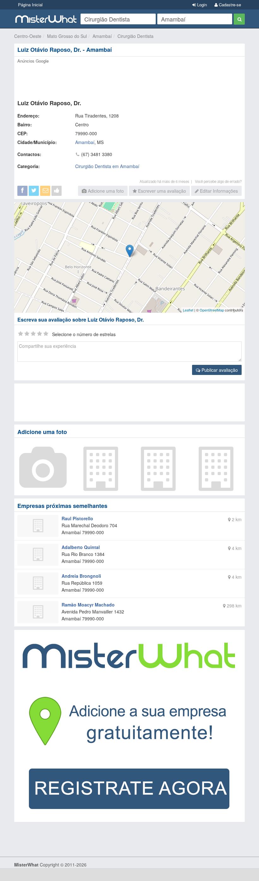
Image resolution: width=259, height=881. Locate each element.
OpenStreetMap (212, 309)
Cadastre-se (229, 5)
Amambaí (102, 36)
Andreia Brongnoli (81, 576)
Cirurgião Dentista (135, 36)
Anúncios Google (33, 61)
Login (201, 5)
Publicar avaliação (219, 370)
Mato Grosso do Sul (67, 36)
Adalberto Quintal (81, 547)
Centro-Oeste (27, 36)
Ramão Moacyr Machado (88, 604)
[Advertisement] (129, 79)
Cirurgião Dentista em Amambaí (107, 166)
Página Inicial (30, 5)
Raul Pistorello (77, 518)
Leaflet (188, 309)
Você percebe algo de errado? (218, 181)
